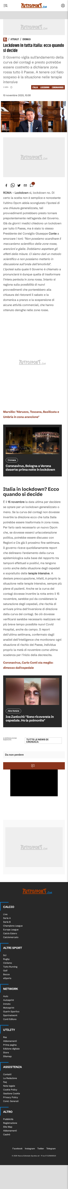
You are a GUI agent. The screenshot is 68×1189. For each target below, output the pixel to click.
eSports (7, 978)
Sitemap (7, 1056)
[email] (25, 185)
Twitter (40, 1148)
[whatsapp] (12, 185)
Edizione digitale (11, 1048)
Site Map (7, 1126)
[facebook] (6, 185)
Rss (5, 1037)
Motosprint (8, 1007)
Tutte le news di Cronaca (37, 740)
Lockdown (44, 87)
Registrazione (10, 1123)
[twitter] (19, 185)
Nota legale (9, 1085)
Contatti (7, 1074)
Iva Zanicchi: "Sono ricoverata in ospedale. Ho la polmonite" (30, 718)
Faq (5, 1082)
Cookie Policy (10, 1089)
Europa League (11, 929)
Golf (5, 970)
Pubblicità (8, 1119)
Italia (35, 87)
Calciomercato (10, 937)
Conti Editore (9, 1019)
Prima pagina (10, 1044)
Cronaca (26, 39)
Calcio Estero (10, 933)
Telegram (51, 1148)
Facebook (17, 1148)
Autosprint (8, 1000)
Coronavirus (58, 87)
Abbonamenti (10, 1041)
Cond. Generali (11, 1101)
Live (5, 914)
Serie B (7, 921)
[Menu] (5, 5)
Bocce (6, 974)
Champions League (13, 925)
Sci (4, 955)
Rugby (6, 959)
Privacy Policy (10, 1097)
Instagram (30, 1148)
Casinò (6, 1134)
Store (6, 1052)
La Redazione (10, 1078)
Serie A (7, 918)
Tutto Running (10, 966)
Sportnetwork (10, 1015)
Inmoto (6, 1003)
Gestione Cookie (11, 1093)
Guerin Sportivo (11, 1011)
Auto (5, 996)
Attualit (15, 39)
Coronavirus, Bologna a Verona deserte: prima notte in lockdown (30, 467)
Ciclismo (7, 962)
